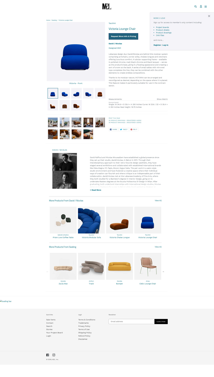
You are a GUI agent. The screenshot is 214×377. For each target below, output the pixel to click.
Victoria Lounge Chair (66, 20)
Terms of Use (84, 329)
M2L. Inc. (55, 359)
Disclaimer (82, 339)
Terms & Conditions (86, 320)
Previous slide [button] (47, 271)
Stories (49, 329)
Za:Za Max (63, 284)
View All (158, 200)
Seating (54, 20)
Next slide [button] (163, 271)
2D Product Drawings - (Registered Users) (125, 120)
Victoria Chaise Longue (120, 237)
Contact (49, 323)
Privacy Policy (84, 326)
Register (157, 45)
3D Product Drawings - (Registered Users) (125, 122)
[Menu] (206, 6)
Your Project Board (54, 333)
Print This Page (114, 118)
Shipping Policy (85, 333)
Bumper (119, 284)
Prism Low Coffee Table (63, 237)
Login (48, 336)
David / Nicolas (115, 44)
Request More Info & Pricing (123, 36)
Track (91, 284)
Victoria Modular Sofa (91, 237)
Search (49, 326)
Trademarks (83, 323)
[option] (63, 223)
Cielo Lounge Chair (148, 284)
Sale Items (50, 320)
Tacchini (112, 23)
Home (48, 20)
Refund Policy (84, 336)
